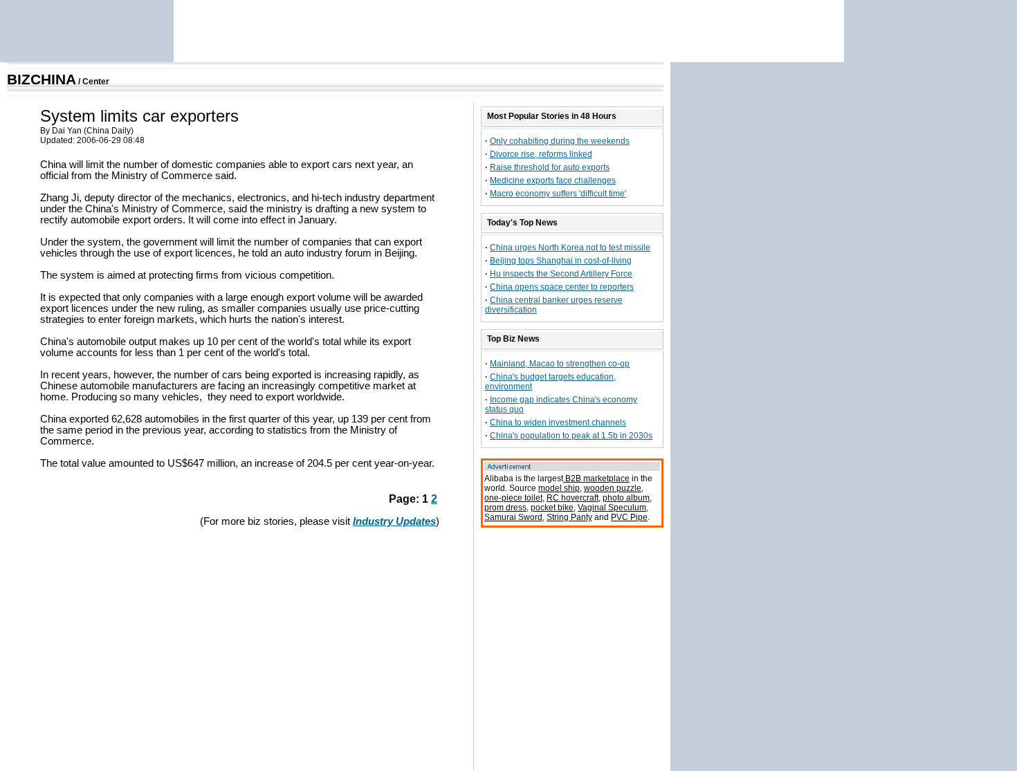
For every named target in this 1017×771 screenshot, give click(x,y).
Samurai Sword (513, 517)
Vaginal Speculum (612, 507)
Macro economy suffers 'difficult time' (558, 193)
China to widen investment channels (558, 422)
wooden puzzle (612, 488)
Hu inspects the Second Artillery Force (561, 274)
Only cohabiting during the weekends (560, 141)
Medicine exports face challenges (553, 180)
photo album (626, 498)
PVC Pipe (629, 517)
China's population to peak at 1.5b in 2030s (571, 435)
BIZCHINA (41, 79)
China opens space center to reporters (562, 287)
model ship (559, 488)
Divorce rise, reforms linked (541, 154)
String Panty (569, 517)
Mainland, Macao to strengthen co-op (560, 364)
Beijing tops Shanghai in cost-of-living (561, 261)
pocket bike (552, 507)
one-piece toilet (513, 498)
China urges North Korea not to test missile (570, 247)
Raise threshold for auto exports (550, 167)
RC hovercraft (572, 498)
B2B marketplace (596, 478)
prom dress (505, 507)
